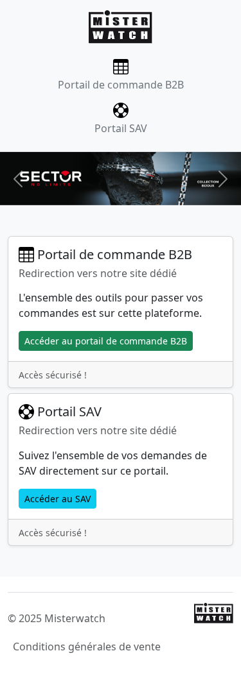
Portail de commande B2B (121, 85)
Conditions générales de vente (87, 646)
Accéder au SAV (57, 499)
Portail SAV (120, 128)
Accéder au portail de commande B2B (105, 341)
